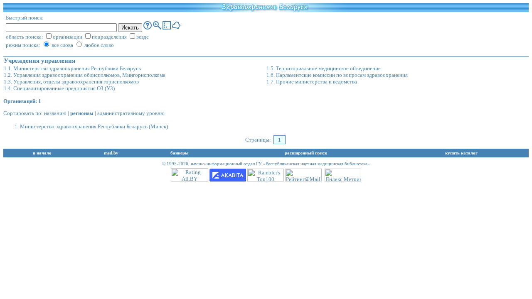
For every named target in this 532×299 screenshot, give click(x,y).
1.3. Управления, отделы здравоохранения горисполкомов (71, 81)
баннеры (179, 153)
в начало (42, 153)
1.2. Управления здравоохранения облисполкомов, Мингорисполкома (84, 75)
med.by (111, 153)
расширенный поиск (306, 153)
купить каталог (461, 153)
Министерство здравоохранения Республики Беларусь (84, 126)
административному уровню (131, 113)
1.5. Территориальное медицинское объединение (323, 68)
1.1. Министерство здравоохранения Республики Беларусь (72, 68)
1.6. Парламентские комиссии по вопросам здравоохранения (337, 75)
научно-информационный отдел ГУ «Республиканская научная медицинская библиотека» (280, 164)
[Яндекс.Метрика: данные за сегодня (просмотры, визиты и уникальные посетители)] (343, 175)
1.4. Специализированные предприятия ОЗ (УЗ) (59, 88)
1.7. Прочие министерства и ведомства (311, 81)
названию (55, 113)
